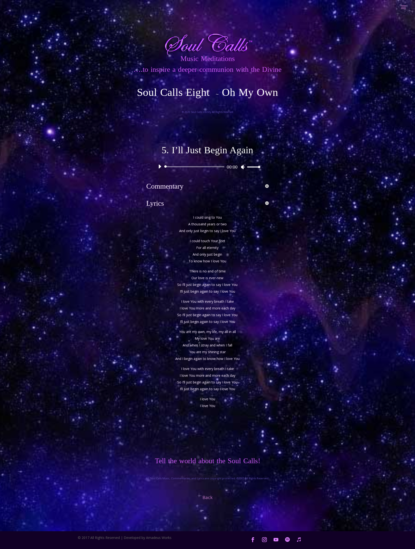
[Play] (160, 166)
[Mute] (243, 167)
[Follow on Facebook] (253, 539)
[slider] (252, 167)
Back (207, 497)
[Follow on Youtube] (276, 539)
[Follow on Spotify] (287, 539)
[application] (207, 166)
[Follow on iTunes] (299, 539)
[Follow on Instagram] (264, 539)
